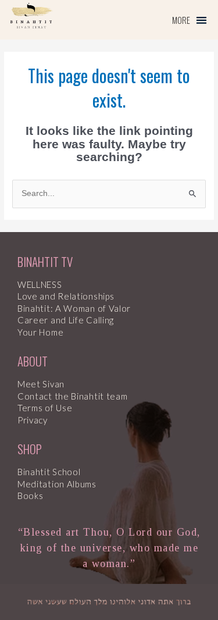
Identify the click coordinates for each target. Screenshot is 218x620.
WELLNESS (39, 284)
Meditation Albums (57, 484)
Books (30, 495)
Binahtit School (49, 471)
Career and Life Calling (65, 320)
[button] (189, 19)
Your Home (40, 332)
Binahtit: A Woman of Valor (74, 308)
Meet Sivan (41, 384)
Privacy (32, 420)
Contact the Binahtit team (72, 396)
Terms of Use (44, 407)
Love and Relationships (65, 296)
